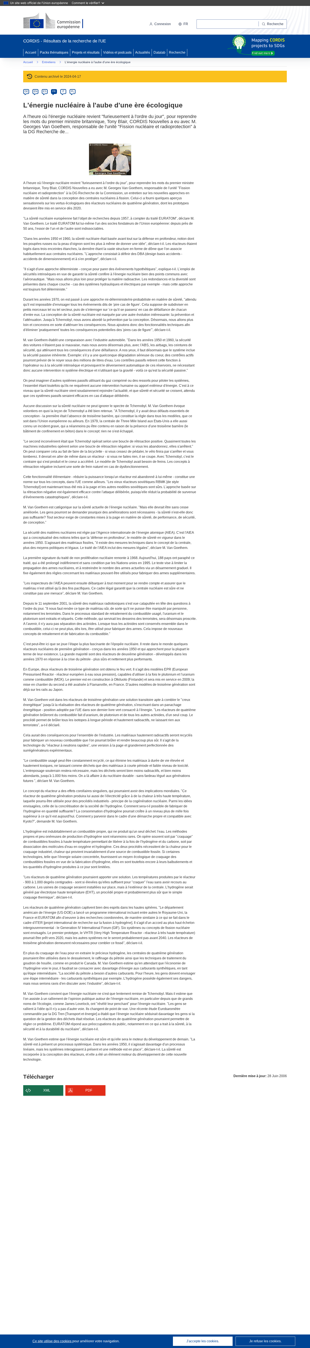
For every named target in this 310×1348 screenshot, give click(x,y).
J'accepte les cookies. (202, 1341)
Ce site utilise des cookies (52, 1341)
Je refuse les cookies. (265, 1341)
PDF (88, 1090)
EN (35, 91)
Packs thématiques (54, 52)
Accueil (30, 52)
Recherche (177, 52)
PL (72, 91)
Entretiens (48, 62)
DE (26, 91)
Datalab (159, 52)
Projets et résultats (86, 52)
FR (54, 91)
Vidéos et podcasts (117, 52)
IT (63, 91)
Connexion (162, 24)
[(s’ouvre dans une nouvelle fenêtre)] (57, 21)
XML (46, 1090)
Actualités (142, 52)
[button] (183, 24)
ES (44, 91)
